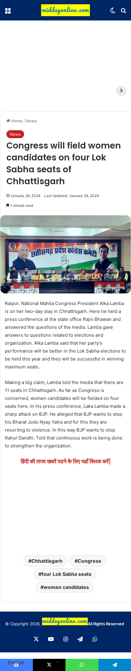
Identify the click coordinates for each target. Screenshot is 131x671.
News (31, 120)
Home (16, 120)
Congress (89, 561)
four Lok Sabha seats (66, 574)
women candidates (66, 587)
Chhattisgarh (46, 561)
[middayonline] (65, 10)
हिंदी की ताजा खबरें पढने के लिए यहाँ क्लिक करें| (66, 461)
